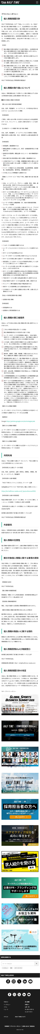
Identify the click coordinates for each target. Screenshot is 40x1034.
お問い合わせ (25, 1026)
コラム (5, 1007)
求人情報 (27, 1002)
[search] (37, 963)
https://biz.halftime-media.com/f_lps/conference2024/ (18, 491)
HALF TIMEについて (20, 1016)
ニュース (6, 1009)
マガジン (6, 1002)
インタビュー (5, 968)
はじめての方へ (29, 1011)
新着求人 (27, 1004)
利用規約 (7, 1026)
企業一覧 (27, 1007)
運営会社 (32, 1026)
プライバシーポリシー (15, 1026)
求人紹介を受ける (29, 1009)
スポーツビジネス (18, 968)
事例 (11, 968)
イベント (6, 1016)
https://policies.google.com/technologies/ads (20, 421)
